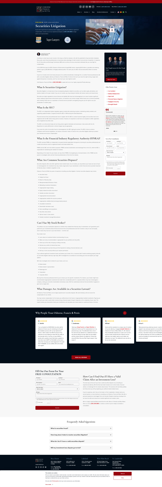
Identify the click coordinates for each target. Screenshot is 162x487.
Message (108, 155)
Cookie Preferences (39, 464)
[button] (79, 12)
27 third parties (55, 481)
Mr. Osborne (108, 122)
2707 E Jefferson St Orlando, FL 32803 (70, 462)
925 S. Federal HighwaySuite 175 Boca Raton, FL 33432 (56, 462)
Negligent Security (113, 101)
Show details (48, 484)
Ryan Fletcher (90, 327)
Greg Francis (80, 327)
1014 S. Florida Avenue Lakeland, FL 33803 (87, 462)
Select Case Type (109, 150)
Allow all (122, 473)
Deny (122, 477)
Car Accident (111, 91)
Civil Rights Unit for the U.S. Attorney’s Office (101, 1)
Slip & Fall (111, 96)
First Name (108, 141)
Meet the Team (111, 79)
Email (118, 146)
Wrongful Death (112, 104)
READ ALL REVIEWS (81, 357)
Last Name (119, 141)
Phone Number (109, 146)
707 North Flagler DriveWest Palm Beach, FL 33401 (103, 462)
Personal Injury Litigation (115, 99)
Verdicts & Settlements (102, 12)
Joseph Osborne (124, 329)
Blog (93, 12)
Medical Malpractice (114, 93)
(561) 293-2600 (68, 31)
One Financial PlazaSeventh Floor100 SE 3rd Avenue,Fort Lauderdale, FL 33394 (118, 463)
